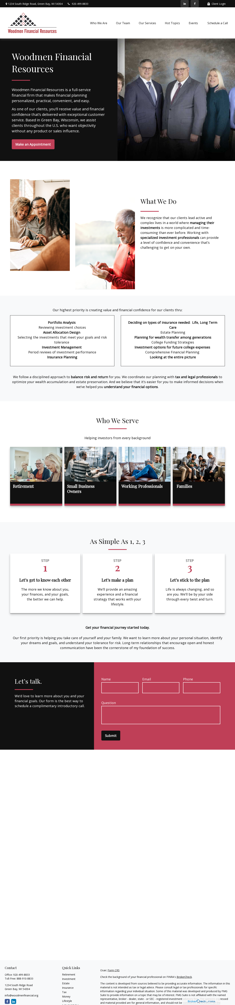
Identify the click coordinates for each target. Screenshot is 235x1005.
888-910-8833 (25, 978)
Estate (66, 983)
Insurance (68, 987)
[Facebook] (195, 3)
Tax (64, 992)
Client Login (219, 3)
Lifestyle (67, 1001)
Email (146, 679)
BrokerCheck (184, 977)
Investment (68, 979)
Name (106, 679)
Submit (111, 735)
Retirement (68, 974)
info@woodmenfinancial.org (21, 995)
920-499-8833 (80, 3)
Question (108, 703)
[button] (98, 23)
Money (66, 996)
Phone (188, 679)
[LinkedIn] (184, 3)
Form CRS (114, 970)
